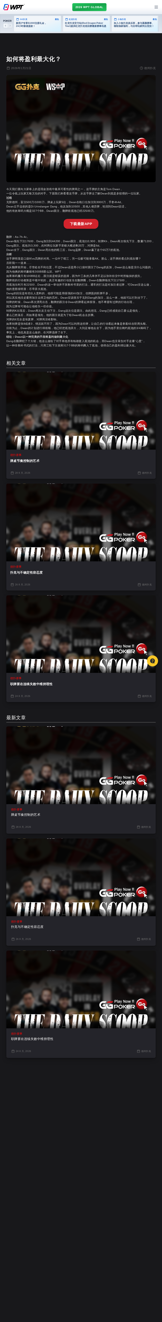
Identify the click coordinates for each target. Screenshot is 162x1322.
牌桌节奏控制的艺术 (25, 460)
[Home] (14, 7)
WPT (58, 271)
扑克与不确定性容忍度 (26, 572)
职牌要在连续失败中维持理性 (31, 684)
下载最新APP (81, 224)
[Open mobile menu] (156, 7)
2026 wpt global (89, 7)
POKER (7, 21)
